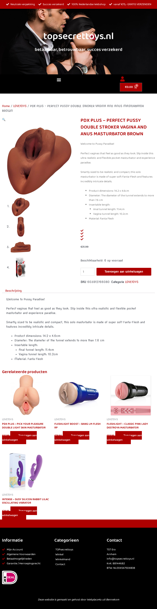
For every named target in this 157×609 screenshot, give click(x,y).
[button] (59, 79)
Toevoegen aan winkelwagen (124, 271)
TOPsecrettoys (64, 549)
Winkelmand (62, 559)
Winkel (59, 554)
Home (6, 106)
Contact (60, 564)
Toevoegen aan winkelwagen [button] (19, 437)
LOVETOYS (20, 106)
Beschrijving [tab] (13, 290)
